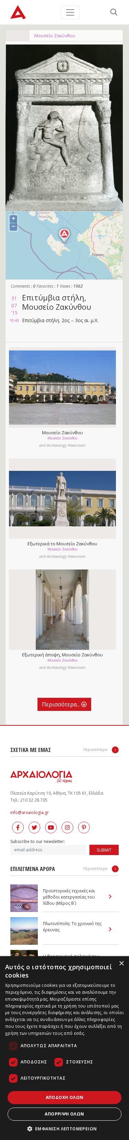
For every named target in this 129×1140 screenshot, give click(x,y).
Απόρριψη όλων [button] (64, 1114)
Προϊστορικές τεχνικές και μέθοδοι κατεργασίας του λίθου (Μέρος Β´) (69, 897)
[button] (64, 1128)
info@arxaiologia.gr (29, 812)
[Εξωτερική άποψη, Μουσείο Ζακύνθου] (62, 609)
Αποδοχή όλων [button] (65, 1097)
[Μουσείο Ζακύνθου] (62, 387)
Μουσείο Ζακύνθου (54, 35)
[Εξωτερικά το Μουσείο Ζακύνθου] (62, 498)
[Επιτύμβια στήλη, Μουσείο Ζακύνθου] (64, 127)
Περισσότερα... (61, 704)
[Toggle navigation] (70, 12)
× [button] (121, 963)
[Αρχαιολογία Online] (18, 12)
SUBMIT (104, 850)
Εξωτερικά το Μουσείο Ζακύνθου (62, 544)
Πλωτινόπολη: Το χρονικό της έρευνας (72, 927)
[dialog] (64, 1048)
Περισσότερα (95, 749)
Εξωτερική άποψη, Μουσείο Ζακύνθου (62, 655)
